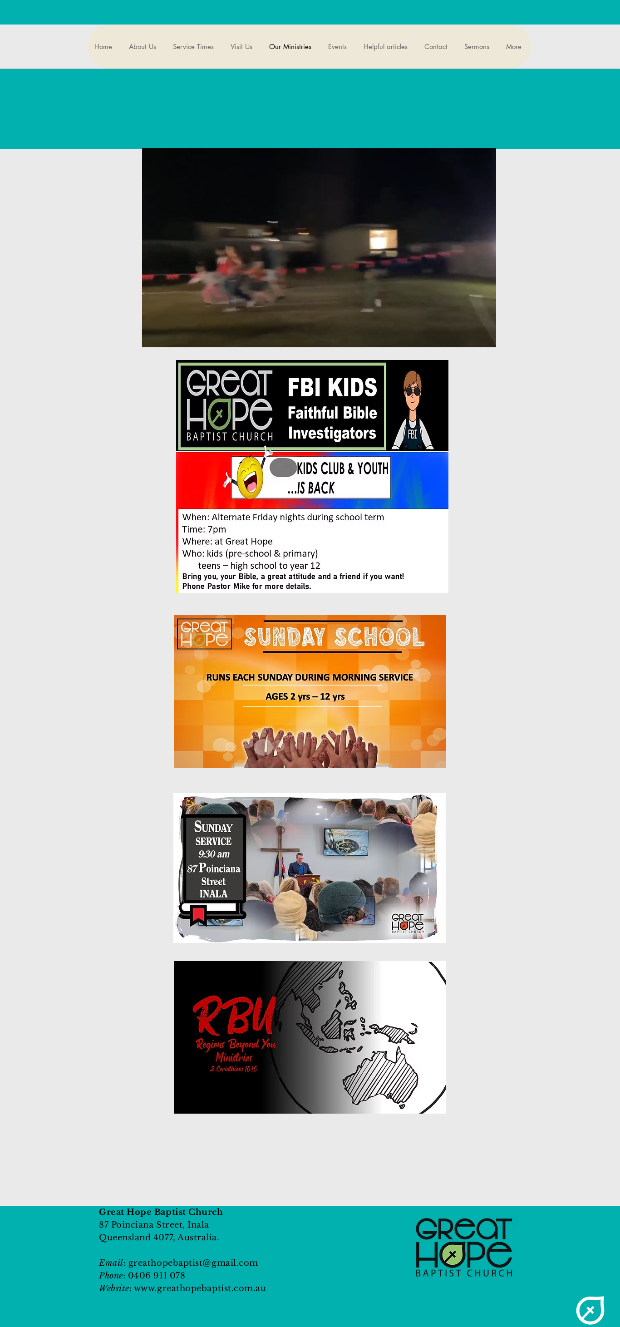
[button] (484, 337)
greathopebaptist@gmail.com (193, 1263)
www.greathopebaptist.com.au (200, 1288)
